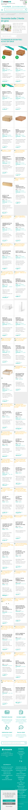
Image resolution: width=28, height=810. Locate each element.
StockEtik (3, 13)
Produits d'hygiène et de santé (7, 776)
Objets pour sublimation (21, 795)
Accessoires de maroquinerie (21, 777)
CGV (21, 756)
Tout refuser (9, 803)
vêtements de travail (21, 797)
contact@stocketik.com (20, 6)
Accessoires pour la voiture (7, 767)
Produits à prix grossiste (12, 13)
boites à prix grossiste (10, 14)
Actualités (21, 754)
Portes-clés (21, 779)
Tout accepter (9, 800)
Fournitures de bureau (7, 768)
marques (21, 793)
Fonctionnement (21, 753)
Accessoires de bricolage (21, 768)
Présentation (21, 751)
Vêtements (21, 784)
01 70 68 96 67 (7, 6)
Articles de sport (7, 773)
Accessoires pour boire (21, 767)
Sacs (21, 781)
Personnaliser (9, 806)
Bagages (7, 777)
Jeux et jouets (21, 787)
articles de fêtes (21, 792)
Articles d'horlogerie (21, 773)
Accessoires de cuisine (21, 770)
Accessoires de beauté (7, 779)
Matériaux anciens (21, 786)
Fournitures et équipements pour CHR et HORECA (21, 790)
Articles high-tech (21, 782)
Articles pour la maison (21, 775)
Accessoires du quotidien (7, 770)
